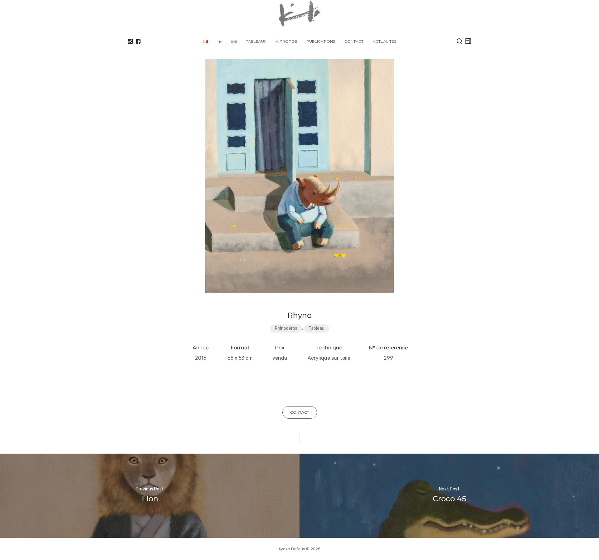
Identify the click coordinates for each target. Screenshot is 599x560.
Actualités (384, 41)
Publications (320, 41)
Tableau (316, 328)
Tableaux (256, 41)
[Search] (459, 41)
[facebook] (138, 41)
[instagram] (130, 41)
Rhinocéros (286, 328)
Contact (353, 41)
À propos (286, 41)
